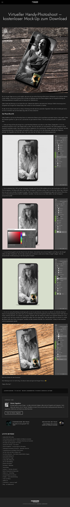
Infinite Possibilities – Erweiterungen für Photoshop (14, 446)
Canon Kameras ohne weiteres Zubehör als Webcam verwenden (17, 439)
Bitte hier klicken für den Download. (11, 377)
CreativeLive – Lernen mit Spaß (10, 482)
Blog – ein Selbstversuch (8, 484)
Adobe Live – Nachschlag (8, 473)
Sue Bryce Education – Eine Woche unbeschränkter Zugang (16, 454)
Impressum (39, 503)
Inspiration (44, 390)
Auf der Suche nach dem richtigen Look (12, 452)
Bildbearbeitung (30, 390)
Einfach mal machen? (7, 463)
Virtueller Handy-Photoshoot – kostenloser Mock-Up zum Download (18, 441)
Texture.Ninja (6, 467)
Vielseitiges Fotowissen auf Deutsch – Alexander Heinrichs (16, 448)
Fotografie (38, 390)
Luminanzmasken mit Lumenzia (9, 475)
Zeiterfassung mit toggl (8, 458)
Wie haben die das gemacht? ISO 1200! (12, 442)
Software (50, 390)
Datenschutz (44, 503)
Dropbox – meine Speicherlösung (10, 476)
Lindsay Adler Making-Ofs (8, 459)
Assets (24, 390)
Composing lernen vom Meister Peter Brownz (13, 450)
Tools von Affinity (7, 478)
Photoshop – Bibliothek (8, 465)
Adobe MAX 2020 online (8, 437)
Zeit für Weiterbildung (8, 461)
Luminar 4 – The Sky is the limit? (10, 469)
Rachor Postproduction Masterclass (10, 471)
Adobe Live (5, 480)
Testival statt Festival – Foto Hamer (11, 444)
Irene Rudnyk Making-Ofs (8, 456)
